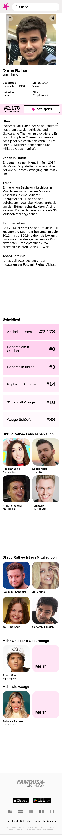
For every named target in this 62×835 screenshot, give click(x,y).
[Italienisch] (52, 811)
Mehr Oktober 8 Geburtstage (26, 641)
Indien (7, 95)
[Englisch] (10, 811)
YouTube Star (12, 74)
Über (7, 821)
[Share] (10, 18)
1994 (21, 86)
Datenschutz (26, 821)
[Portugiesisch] (31, 811)
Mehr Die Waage (16, 687)
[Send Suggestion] (58, 123)
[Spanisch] (20, 811)
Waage (37, 86)
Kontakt (15, 821)
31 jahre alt (40, 95)
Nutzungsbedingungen (45, 821)
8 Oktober (10, 86)
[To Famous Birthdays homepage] (6, 6)
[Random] (52, 18)
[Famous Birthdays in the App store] (20, 800)
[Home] (31, 783)
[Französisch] (41, 811)
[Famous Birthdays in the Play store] (42, 800)
